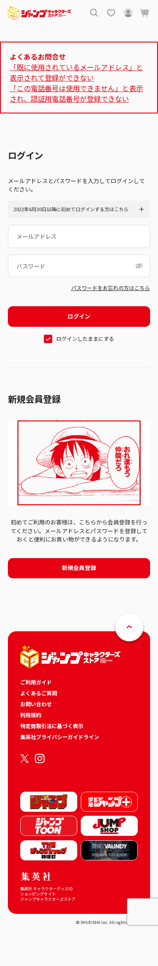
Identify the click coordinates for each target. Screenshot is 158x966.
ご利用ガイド (36, 682)
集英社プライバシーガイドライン (59, 736)
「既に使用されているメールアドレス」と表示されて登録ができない (76, 72)
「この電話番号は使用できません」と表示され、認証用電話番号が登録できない (76, 93)
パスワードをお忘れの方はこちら (110, 287)
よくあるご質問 (38, 693)
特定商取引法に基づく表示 (51, 725)
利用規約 (30, 714)
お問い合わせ (36, 704)
